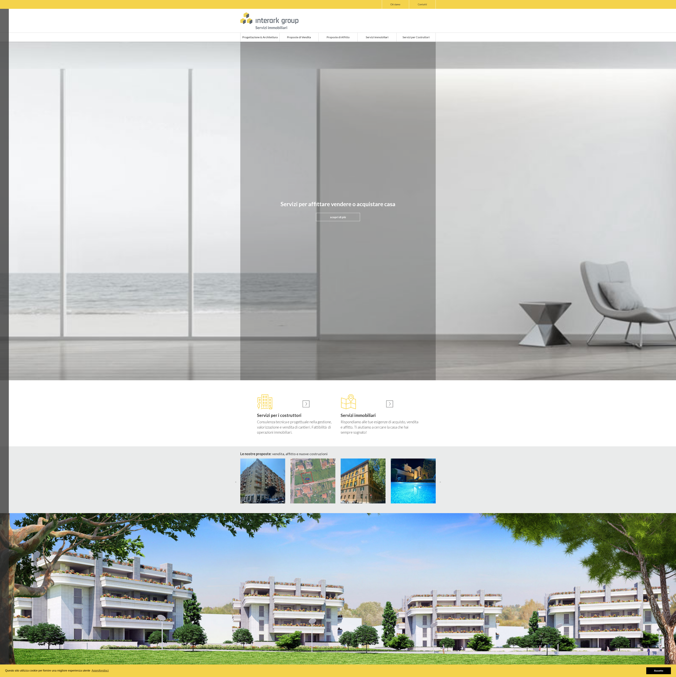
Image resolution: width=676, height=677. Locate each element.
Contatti (422, 4)
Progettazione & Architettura (260, 37)
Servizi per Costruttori (416, 37)
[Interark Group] (269, 20)
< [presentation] (236, 482)
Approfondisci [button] (100, 670)
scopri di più (338, 217)
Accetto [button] (658, 670)
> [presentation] (440, 482)
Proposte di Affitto (338, 37)
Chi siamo (395, 4)
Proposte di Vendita (299, 37)
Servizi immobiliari (377, 37)
